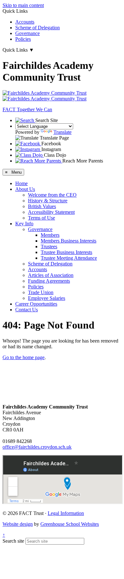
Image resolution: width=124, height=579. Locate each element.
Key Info (24, 223)
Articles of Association (50, 275)
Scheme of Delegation (37, 27)
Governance (27, 33)
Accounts (24, 22)
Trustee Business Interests (66, 252)
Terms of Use (41, 218)
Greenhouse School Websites (69, 524)
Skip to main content (23, 5)
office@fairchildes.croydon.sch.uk (37, 447)
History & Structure (47, 200)
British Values (42, 206)
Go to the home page (24, 357)
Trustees (49, 246)
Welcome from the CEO (52, 195)
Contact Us (26, 309)
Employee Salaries (46, 298)
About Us (25, 189)
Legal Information (66, 513)
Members (50, 235)
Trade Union (40, 292)
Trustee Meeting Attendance (69, 258)
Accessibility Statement (51, 212)
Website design (18, 524)
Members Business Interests (68, 240)
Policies (23, 39)
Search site (13, 541)
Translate (62, 132)
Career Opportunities (36, 304)
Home (21, 183)
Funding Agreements (49, 281)
